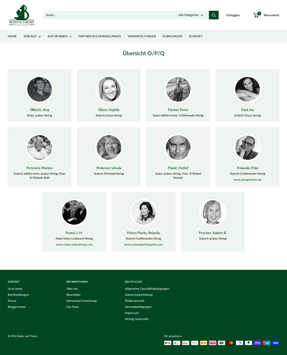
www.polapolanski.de (247, 179)
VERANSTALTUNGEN (142, 36)
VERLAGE (30, 36)
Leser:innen (15, 288)
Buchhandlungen (18, 294)
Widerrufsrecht (134, 300)
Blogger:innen (17, 307)
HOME (12, 36)
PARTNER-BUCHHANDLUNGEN (99, 36)
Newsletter (73, 294)
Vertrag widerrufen (137, 319)
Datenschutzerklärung (139, 294)
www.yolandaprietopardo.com (143, 244)
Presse (12, 300)
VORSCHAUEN (172, 36)
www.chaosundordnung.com (74, 244)
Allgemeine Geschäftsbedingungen (147, 288)
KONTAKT (196, 36)
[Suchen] (214, 15)
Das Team (72, 307)
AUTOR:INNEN (57, 36)
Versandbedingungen (138, 307)
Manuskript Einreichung (81, 300)
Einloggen (233, 15)
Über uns (72, 288)
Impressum (132, 313)
